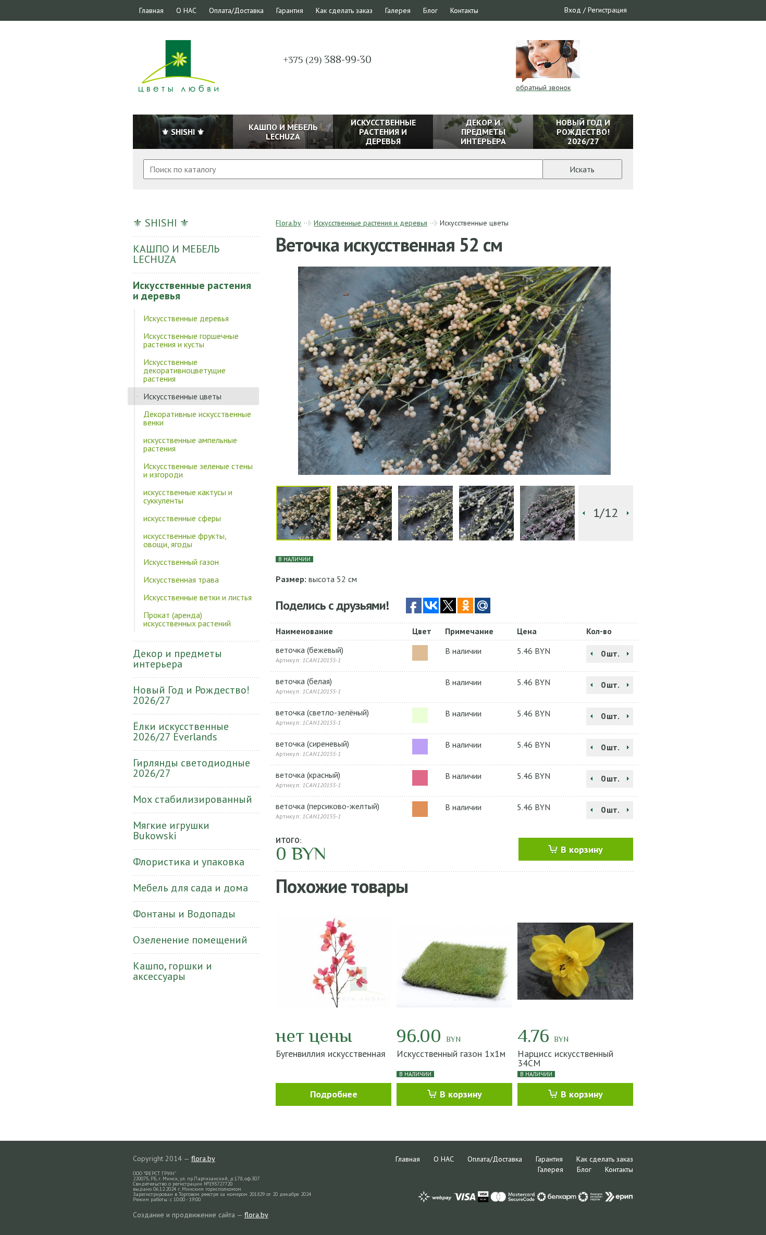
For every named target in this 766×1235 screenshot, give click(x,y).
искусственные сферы (182, 518)
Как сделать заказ (344, 10)
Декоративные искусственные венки (197, 418)
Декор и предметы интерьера (177, 659)
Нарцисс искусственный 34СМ (565, 1058)
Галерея (398, 10)
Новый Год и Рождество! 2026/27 (191, 695)
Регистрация (607, 10)
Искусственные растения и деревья (192, 291)
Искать (582, 169)
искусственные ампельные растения (190, 444)
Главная (151, 10)
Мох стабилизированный (192, 799)
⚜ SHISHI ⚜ (161, 223)
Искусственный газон (181, 562)
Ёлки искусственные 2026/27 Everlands (181, 731)
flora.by (203, 1158)
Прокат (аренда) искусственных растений (187, 619)
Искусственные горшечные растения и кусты (191, 340)
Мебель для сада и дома (190, 887)
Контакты (464, 10)
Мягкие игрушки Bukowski (171, 830)
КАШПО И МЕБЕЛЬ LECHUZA (176, 254)
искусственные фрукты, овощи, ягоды (184, 540)
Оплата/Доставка (236, 10)
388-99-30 (327, 59)
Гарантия (289, 10)
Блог (430, 10)
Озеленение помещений (190, 940)
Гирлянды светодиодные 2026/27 (191, 768)
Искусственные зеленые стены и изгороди (198, 470)
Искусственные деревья (186, 318)
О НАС (186, 10)
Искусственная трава (181, 579)
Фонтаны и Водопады (184, 914)
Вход (572, 10)
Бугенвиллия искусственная (331, 1054)
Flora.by (288, 223)
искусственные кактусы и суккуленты (187, 496)
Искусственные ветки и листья (197, 597)
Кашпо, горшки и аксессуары (172, 971)
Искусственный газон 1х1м (451, 1054)
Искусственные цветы (182, 396)
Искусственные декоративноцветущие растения (184, 370)
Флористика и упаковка (188, 861)
